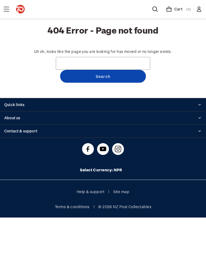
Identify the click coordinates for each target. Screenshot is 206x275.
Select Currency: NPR (101, 170)
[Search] (155, 9)
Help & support (90, 191)
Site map (121, 191)
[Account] (199, 9)
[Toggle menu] (6, 9)
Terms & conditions (72, 206)
